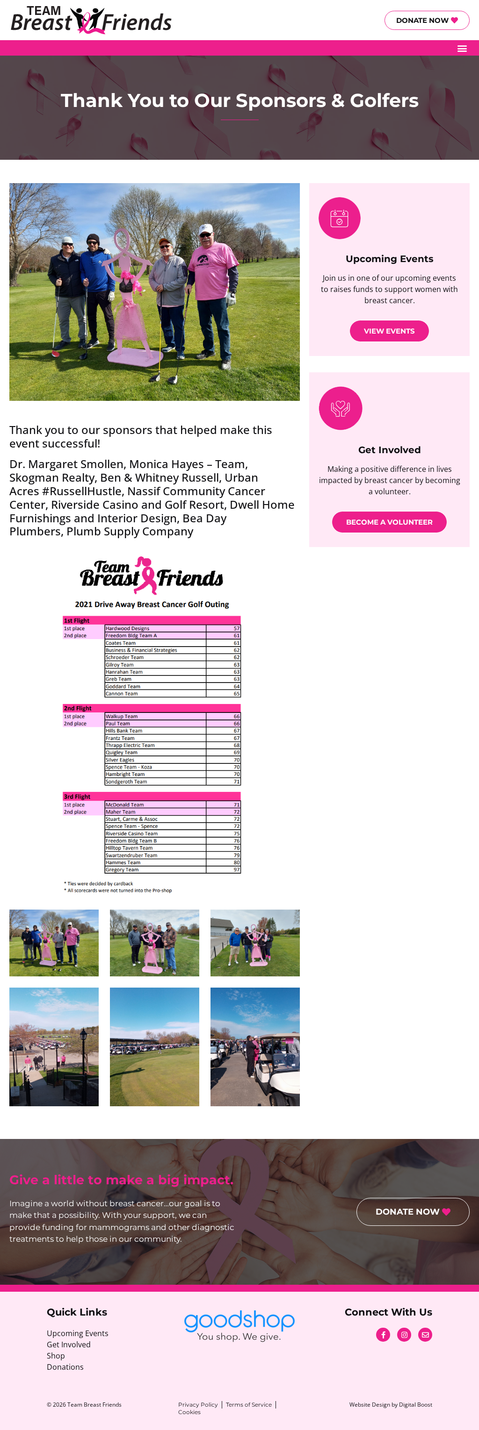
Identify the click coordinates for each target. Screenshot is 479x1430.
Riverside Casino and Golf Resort (137, 504)
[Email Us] (425, 1335)
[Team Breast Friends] (90, 20)
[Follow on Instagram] (404, 1335)
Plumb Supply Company (129, 531)
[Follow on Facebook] (383, 1335)
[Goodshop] (239, 1326)
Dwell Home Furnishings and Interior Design (152, 511)
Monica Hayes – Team (187, 463)
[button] (462, 48)
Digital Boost (415, 1405)
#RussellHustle (82, 490)
